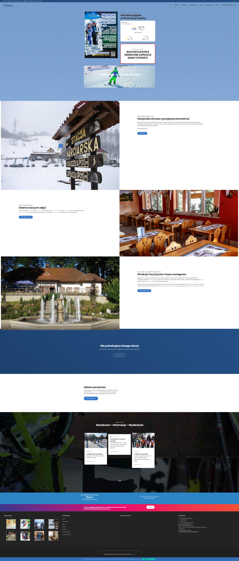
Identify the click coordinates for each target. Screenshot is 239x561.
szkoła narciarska (96, 392)
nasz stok (30, 210)
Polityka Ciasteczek (66, 532)
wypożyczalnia (38, 210)
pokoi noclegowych (23, 212)
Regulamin (64, 529)
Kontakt (64, 526)
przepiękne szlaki (150, 281)
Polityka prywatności (151, 559)
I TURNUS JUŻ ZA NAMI (141, 454)
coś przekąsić (56, 210)
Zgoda (143, 559)
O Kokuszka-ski (65, 521)
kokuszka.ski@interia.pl (30, 1)
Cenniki (63, 524)
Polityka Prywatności (66, 534)
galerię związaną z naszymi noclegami (169, 286)
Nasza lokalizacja (152, 279)
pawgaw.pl (133, 554)
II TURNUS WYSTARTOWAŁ (95, 454)
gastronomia (67, 210)
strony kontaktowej (56, 212)
